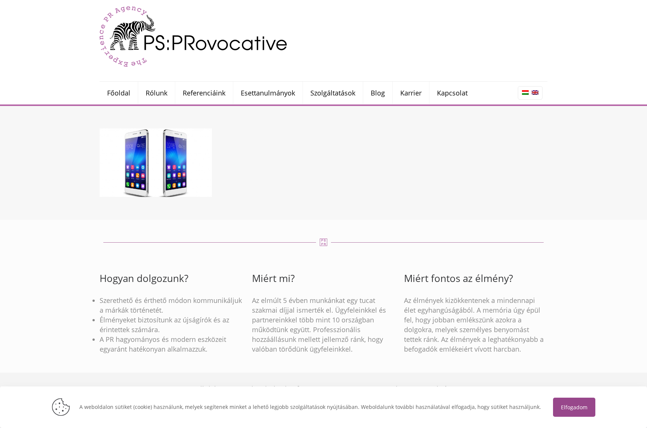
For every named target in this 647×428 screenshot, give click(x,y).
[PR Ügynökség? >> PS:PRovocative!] (193, 36)
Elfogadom (574, 407)
